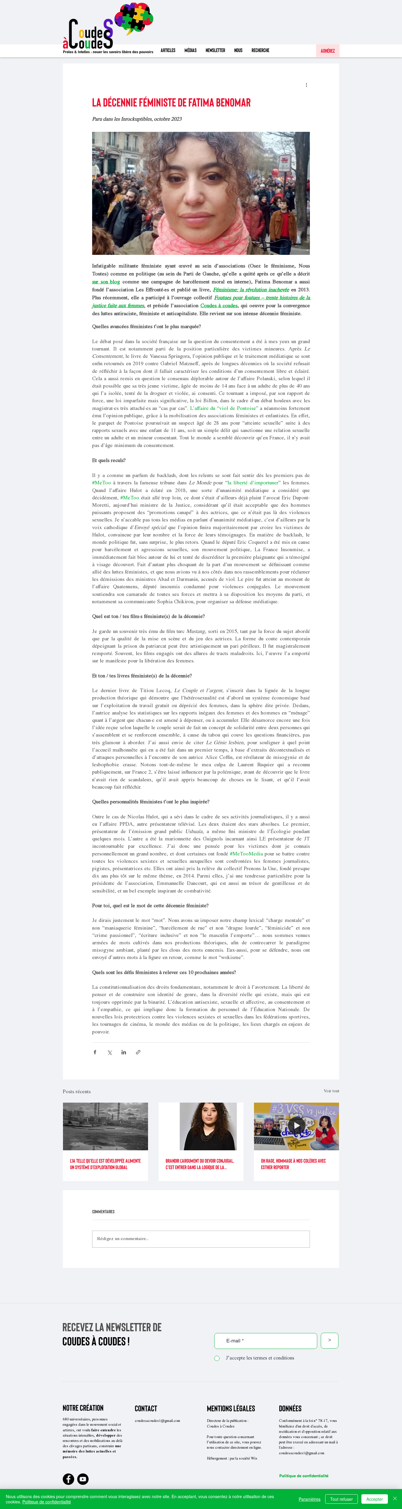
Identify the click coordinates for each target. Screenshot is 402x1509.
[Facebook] (68, 1479)
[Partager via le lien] (138, 1052)
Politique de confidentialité (303, 1475)
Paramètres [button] (309, 1499)
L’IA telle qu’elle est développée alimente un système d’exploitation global (105, 1163)
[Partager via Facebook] (95, 1052)
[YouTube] (83, 1479)
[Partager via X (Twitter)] (109, 1052)
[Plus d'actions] (306, 84)
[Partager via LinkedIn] (124, 1052)
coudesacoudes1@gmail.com (157, 1421)
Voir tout (331, 1091)
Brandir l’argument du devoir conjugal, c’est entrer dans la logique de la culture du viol (200, 1163)
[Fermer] (394, 1499)
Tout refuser (341, 1499)
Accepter (374, 1499)
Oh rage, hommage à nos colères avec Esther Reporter (293, 1163)
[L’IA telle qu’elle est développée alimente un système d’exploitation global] (105, 1126)
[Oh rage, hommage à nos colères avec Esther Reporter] (296, 1126)
